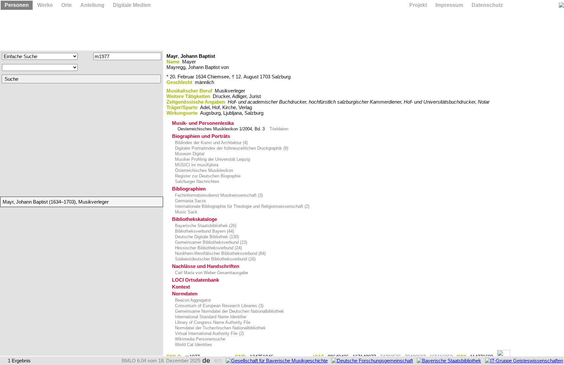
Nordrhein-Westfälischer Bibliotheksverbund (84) (220, 253)
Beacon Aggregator (192, 300)
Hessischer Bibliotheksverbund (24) (208, 247)
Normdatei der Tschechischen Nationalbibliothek (220, 327)
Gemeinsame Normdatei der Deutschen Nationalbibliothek (229, 311)
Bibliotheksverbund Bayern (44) (204, 231)
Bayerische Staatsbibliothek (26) (205, 225)
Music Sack (185, 211)
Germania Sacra (190, 200)
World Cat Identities (193, 344)
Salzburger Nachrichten (196, 181)
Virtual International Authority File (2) (209, 333)
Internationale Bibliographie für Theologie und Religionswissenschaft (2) (241, 206)
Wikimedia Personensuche (199, 339)
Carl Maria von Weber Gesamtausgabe (211, 272)
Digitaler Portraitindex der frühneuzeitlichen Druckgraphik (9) (231, 148)
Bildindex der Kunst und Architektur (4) (211, 142)
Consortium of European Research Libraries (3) (218, 305)
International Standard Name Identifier (210, 316)
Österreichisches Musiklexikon (203, 170)
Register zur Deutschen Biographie (207, 176)
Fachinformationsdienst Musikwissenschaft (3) (218, 195)
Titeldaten (279, 128)
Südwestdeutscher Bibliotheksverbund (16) (215, 259)
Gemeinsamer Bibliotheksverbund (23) (210, 242)
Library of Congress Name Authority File (212, 322)
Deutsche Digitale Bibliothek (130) (206, 236)
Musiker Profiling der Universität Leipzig (212, 159)
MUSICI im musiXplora (196, 164)
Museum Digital (189, 153)
